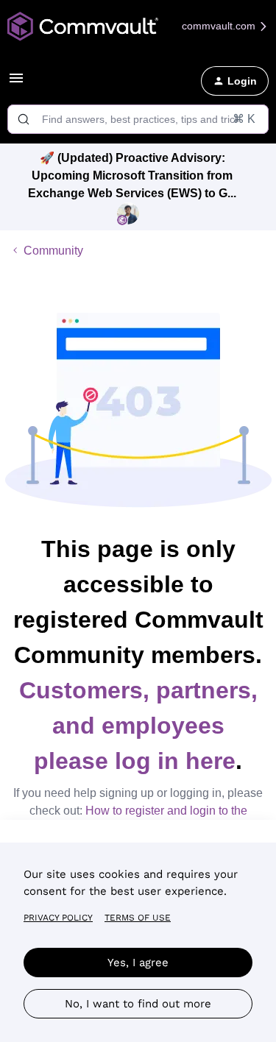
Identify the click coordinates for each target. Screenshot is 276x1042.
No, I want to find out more (138, 1003)
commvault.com (220, 26)
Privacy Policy (58, 917)
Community (53, 250)
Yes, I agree (138, 962)
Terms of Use (138, 917)
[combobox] (138, 119)
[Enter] (23, 119)
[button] (16, 83)
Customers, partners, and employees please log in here (138, 725)
